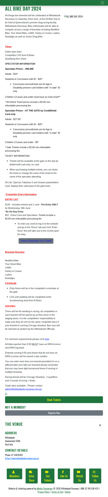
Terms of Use (57, 492)
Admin (67, 492)
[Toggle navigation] (102, 3)
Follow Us (95, 478)
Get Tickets (48, 478)
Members (14, 476)
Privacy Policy (43, 492)
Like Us (64, 476)
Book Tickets (54, 400)
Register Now (54, 413)
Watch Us (79, 478)
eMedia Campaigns (45, 488)
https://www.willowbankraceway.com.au (22, 458)
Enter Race (31, 478)
